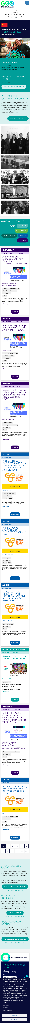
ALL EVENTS (22, 225)
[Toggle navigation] (27, 3)
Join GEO (8, 10)
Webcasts (22, 240)
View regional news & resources (15, 939)
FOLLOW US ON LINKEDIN (18, 118)
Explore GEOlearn (15, 913)
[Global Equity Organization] (7, 4)
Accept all (14, 1019)
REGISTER (15, 311)
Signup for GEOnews (18, 10)
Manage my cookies (7, 1010)
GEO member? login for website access (15, 14)
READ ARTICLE (15, 514)
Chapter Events (9, 235)
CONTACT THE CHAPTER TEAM (14, 87)
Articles (23, 235)
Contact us (15, 12)
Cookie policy (6, 1007)
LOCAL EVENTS (21, 230)
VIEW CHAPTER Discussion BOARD (15, 887)
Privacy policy (6, 1005)
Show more (5, 304)
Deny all (14, 1015)
